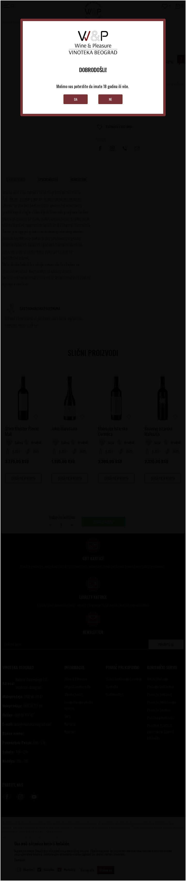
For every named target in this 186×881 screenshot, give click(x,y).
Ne (110, 99)
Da (75, 99)
